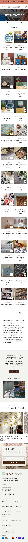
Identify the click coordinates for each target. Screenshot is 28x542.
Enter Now (14, 371)
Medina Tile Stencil (7, 209)
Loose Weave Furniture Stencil (21, 165)
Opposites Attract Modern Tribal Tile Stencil (7, 141)
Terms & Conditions (6, 525)
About (3, 501)
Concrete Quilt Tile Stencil (7, 187)
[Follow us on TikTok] (13, 494)
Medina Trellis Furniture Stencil (21, 94)
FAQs (16, 504)
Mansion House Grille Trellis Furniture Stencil (7, 305)
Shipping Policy (18, 506)
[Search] (5, 7)
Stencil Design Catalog (7, 506)
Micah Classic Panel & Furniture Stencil (21, 305)
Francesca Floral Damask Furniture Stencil (20, 210)
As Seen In (4, 504)
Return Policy (18, 509)
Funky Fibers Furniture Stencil (7, 94)
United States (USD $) (7, 531)
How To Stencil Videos (7, 511)
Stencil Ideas (5, 509)
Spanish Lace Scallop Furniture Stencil (7, 165)
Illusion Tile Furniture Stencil (20, 140)
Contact (17, 501)
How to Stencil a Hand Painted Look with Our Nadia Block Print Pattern (11, 438)
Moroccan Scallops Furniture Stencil (7, 117)
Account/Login (18, 511)
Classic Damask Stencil (7, 47)
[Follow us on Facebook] (3, 494)
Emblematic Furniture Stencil (7, 70)
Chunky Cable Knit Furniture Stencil (7, 234)
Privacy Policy (5, 527)
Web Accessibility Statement (6, 515)
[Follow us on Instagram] (5, 494)
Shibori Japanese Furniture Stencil (7, 281)
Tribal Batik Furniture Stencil (21, 47)
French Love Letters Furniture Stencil (7, 258)
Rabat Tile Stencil (21, 187)
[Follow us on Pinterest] (8, 494)
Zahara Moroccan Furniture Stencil (21, 234)
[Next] (19, 313)
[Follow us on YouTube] (10, 494)
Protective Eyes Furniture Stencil (20, 70)
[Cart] (25, 7)
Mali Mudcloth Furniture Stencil (20, 117)
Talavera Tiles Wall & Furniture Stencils (20, 258)
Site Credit (4, 523)
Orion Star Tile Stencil (21, 280)
